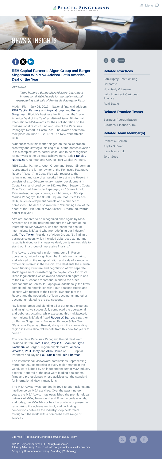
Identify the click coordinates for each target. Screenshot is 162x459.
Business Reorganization (120, 119)
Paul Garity (32, 351)
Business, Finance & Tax (120, 125)
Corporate (110, 84)
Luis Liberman (71, 354)
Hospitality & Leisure (117, 89)
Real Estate (111, 103)
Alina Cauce (54, 351)
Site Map (17, 436)
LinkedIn (30, 61)
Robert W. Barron (62, 317)
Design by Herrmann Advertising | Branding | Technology (44, 451)
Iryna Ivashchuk (114, 151)
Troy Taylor (26, 234)
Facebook (15, 61)
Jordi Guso (42, 343)
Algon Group (55, 110)
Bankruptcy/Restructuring (120, 79)
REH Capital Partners (26, 110)
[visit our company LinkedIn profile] (133, 439)
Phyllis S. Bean (61, 343)
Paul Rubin (48, 354)
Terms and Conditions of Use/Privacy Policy (52, 436)
